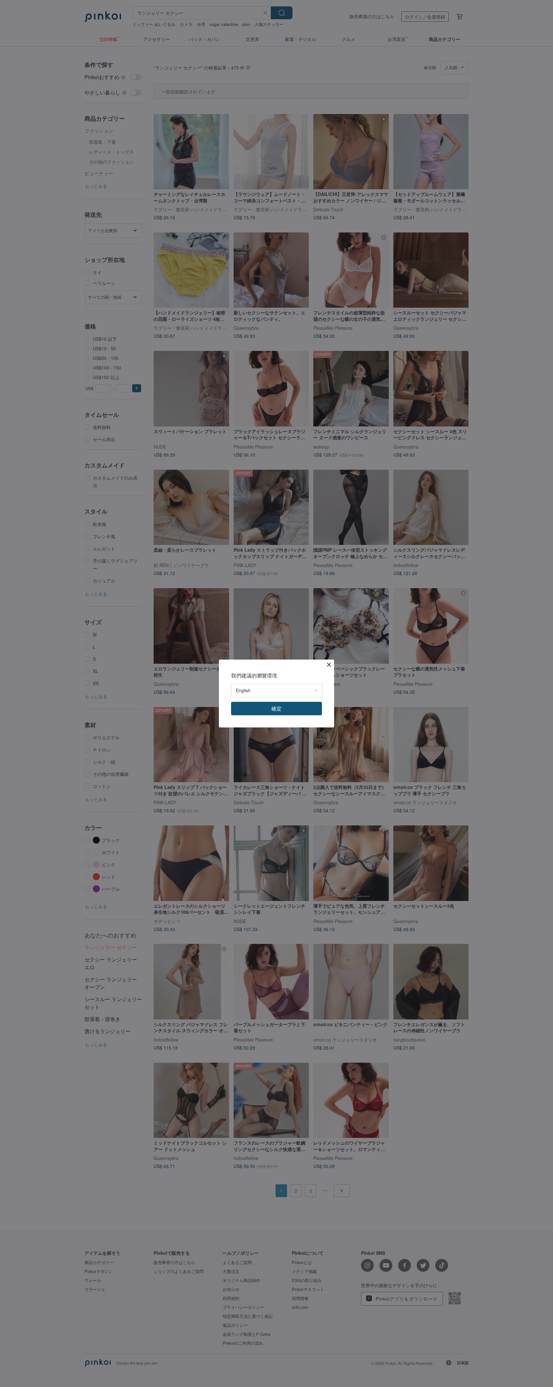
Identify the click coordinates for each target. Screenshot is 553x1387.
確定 (276, 708)
